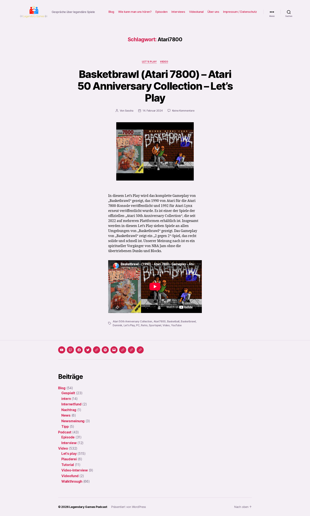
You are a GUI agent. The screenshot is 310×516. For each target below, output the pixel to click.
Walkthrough (71, 481)
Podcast (64, 432)
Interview (69, 443)
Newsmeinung (73, 421)
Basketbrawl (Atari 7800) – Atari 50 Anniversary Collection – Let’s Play (155, 86)
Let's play (149, 61)
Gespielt (68, 393)
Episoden (161, 11)
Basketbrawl (188, 321)
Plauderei (69, 459)
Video (164, 61)
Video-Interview (74, 470)
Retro (144, 325)
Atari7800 (160, 321)
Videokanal (196, 11)
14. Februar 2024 (153, 110)
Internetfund (71, 404)
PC (138, 325)
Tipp (65, 427)
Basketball (173, 321)
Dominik (117, 325)
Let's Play (129, 325)
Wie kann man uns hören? (135, 11)
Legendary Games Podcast (88, 507)
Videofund (70, 476)
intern (66, 399)
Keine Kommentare (183, 110)
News (66, 415)
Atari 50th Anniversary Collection (132, 321)
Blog (111, 11)
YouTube (176, 325)
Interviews (178, 11)
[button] (122, 349)
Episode (68, 437)
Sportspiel (155, 325)
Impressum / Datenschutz (240, 11)
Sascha (129, 110)
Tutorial (67, 465)
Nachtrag (68, 410)
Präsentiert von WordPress (128, 507)
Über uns (213, 11)
